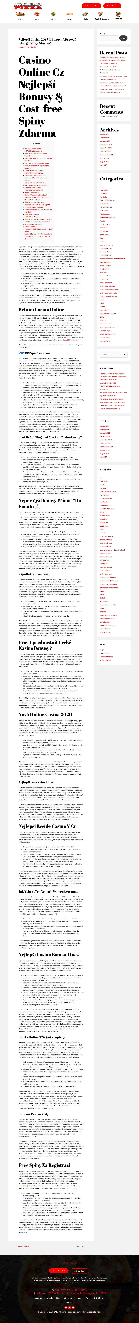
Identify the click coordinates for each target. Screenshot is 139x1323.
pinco (102, 300)
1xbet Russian (105, 214)
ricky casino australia (108, 313)
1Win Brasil (104, 190)
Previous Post (22, 1246)
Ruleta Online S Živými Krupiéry (36, 185)
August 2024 (104, 158)
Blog (21, 47)
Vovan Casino (105, 337)
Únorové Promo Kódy (33, 188)
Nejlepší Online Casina (33, 224)
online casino (105, 279)
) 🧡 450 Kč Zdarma (32, 217)
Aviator (102, 221)
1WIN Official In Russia (108, 200)
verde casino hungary (108, 334)
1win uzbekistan (106, 207)
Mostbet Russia (106, 276)
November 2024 (106, 148)
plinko (102, 303)
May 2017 (103, 165)
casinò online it (105, 255)
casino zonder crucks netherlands (112, 259)
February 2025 (105, 138)
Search (102, 34)
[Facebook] (65, 1307)
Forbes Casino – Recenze (34, 207)
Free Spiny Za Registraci (34, 190)
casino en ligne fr (106, 245)
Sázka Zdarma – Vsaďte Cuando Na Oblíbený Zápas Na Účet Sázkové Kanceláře (38, 236)
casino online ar (106, 252)
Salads (53, 19)
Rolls (86, 19)
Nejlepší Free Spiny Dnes (34, 173)
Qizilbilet (103, 307)
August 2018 (104, 162)
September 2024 (106, 155)
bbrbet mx (104, 231)
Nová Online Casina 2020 (34, 170)
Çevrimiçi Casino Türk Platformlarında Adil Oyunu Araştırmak (110, 70)
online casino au (106, 283)
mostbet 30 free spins (68, 340)
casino (102, 241)
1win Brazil (103, 193)
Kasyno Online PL (106, 265)
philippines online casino (109, 296)
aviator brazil (105, 224)
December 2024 (106, 144)
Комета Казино (105, 341)
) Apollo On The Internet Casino (37, 163)
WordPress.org (105, 660)
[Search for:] (114, 355)
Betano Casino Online (33, 149)
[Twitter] (69, 1307)
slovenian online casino (108, 324)
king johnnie (104, 269)
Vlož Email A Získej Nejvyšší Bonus (37, 222)
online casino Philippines (109, 289)
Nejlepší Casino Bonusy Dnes (35, 183)
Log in (102, 650)
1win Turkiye (104, 204)
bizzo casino (104, 235)
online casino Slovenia (108, 293)
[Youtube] (73, 1307)
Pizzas (20, 19)
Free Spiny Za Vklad (32, 214)
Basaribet (103, 228)
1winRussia (104, 211)
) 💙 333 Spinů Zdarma (33, 151)
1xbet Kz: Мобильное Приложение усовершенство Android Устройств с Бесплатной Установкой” (113, 60)
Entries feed (104, 653)
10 (100, 187)
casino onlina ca (106, 248)
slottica (103, 320)
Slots (102, 317)
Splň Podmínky (30, 227)
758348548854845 (107, 217)
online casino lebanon (108, 286)
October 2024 (105, 151)
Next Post (81, 1246)
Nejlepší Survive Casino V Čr (35, 175)
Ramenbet (104, 310)
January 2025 (105, 141)
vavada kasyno (105, 331)
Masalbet (103, 272)
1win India (103, 197)
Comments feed (106, 657)
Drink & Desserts (102, 19)
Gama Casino (105, 262)
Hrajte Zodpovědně (32, 192)
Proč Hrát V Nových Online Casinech (38, 219)
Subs (69, 19)
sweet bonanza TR (107, 327)
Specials (118, 19)
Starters (36, 19)
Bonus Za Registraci (32, 200)
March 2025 (104, 134)
